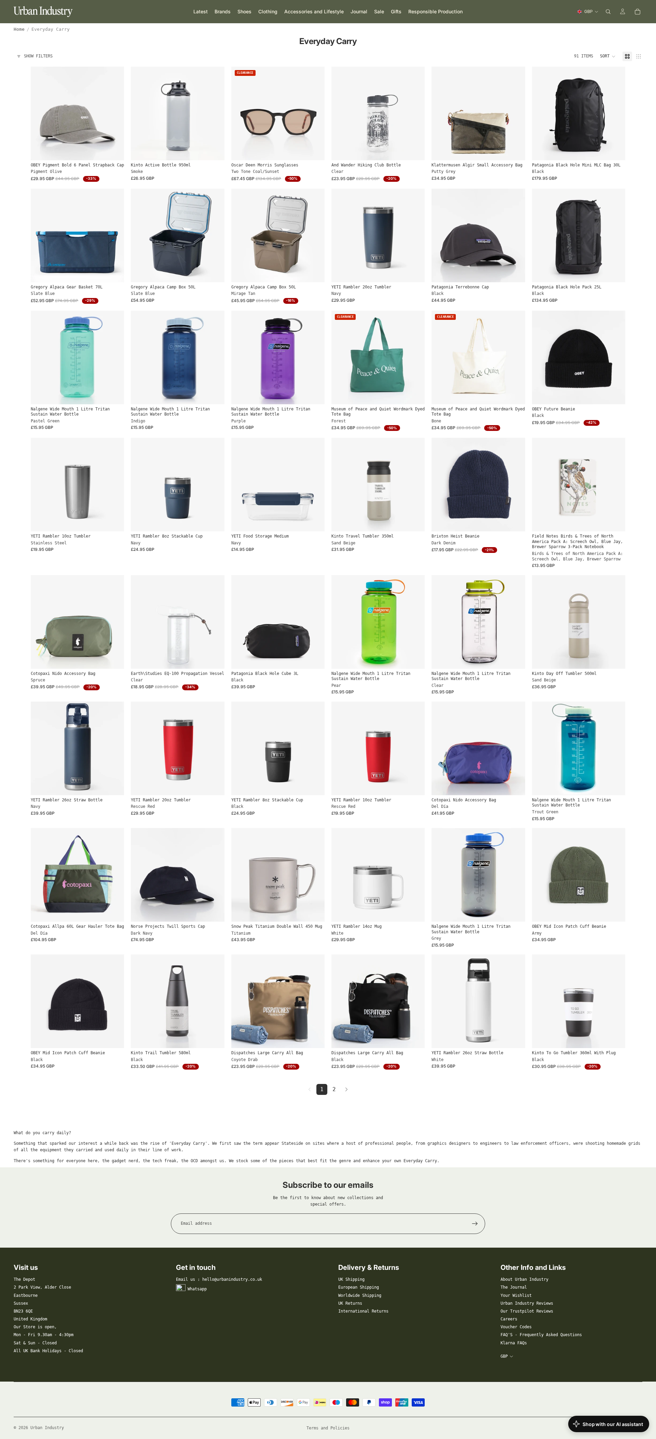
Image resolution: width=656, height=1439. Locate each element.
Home (19, 29)
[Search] (608, 11)
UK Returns (350, 1303)
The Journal (514, 1287)
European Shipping (358, 1287)
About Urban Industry (524, 1279)
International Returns (363, 1311)
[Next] (346, 1089)
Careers (509, 1319)
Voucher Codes (516, 1327)
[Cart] (637, 11)
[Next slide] (114, 113)
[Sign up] (475, 1224)
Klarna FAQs (514, 1343)
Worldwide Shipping (359, 1295)
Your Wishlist (516, 1295)
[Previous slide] (41, 113)
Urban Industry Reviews (527, 1303)
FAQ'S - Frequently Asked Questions (541, 1334)
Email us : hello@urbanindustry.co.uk (219, 1279)
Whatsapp (197, 1289)
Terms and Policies (328, 1428)
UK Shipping (351, 1279)
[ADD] (214, 150)
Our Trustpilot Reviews (527, 1311)
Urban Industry (47, 1427)
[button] (608, 56)
